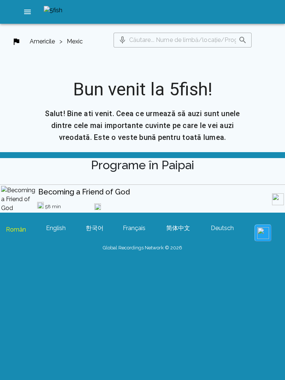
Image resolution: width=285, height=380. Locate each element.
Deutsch (222, 228)
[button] (27, 12)
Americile (42, 41)
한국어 (95, 228)
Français (134, 228)
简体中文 (178, 228)
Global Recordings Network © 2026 (142, 247)
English (56, 228)
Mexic (75, 41)
